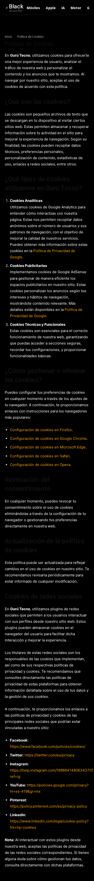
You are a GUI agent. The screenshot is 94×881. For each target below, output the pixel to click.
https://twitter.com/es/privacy (49, 755)
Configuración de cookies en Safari (40, 456)
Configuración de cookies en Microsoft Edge (48, 447)
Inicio (8, 37)
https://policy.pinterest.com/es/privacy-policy (48, 806)
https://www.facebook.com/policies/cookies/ (47, 746)
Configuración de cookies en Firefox (41, 430)
